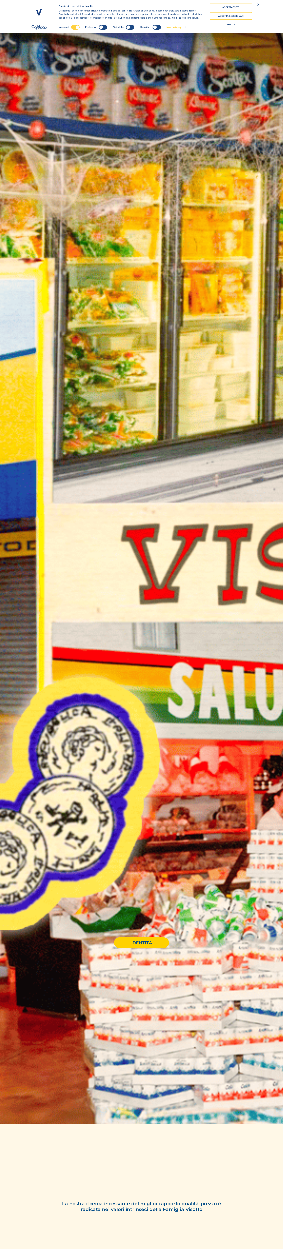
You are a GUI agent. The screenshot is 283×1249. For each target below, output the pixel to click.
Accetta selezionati (230, 16)
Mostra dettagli (174, 27)
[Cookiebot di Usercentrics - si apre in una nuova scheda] (39, 27)
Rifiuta (231, 24)
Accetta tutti (230, 7)
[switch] (103, 27)
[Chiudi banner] (258, 5)
